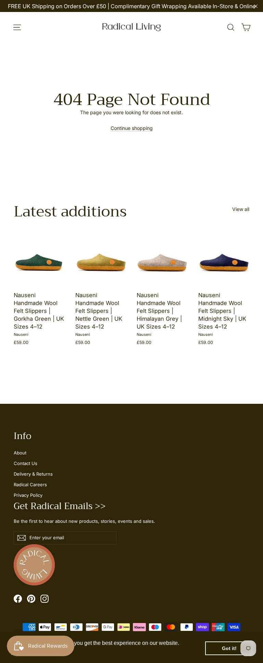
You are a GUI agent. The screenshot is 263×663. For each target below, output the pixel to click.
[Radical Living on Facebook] (18, 598)
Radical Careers (30, 484)
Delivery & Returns (33, 474)
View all (240, 209)
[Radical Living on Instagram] (44, 598)
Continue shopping (132, 128)
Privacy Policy (28, 495)
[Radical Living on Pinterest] (31, 598)
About (20, 452)
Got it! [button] (229, 648)
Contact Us (25, 463)
